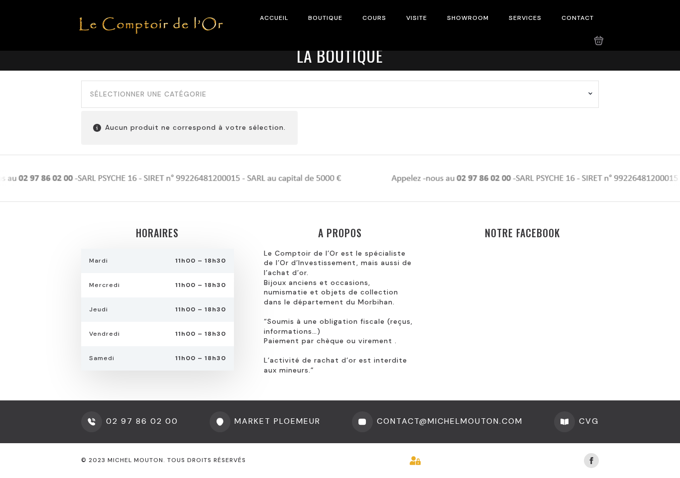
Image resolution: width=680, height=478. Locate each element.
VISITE (416, 18)
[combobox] (340, 94)
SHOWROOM (468, 18)
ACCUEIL (274, 18)
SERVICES (525, 18)
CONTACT (578, 18)
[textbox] (336, 94)
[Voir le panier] (599, 41)
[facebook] (591, 460)
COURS (374, 18)
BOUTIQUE (325, 18)
